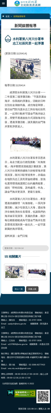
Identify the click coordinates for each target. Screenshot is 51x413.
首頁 (7, 16)
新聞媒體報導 (19, 16)
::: (1, 306)
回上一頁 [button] (19, 289)
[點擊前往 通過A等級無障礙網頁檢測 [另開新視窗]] (25, 393)
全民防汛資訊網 (29, 3)
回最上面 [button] (32, 289)
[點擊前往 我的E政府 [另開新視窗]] (11, 393)
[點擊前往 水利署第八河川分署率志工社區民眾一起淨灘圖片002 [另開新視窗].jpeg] (36, 272)
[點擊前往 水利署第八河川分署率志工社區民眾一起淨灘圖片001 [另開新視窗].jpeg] (14, 272)
